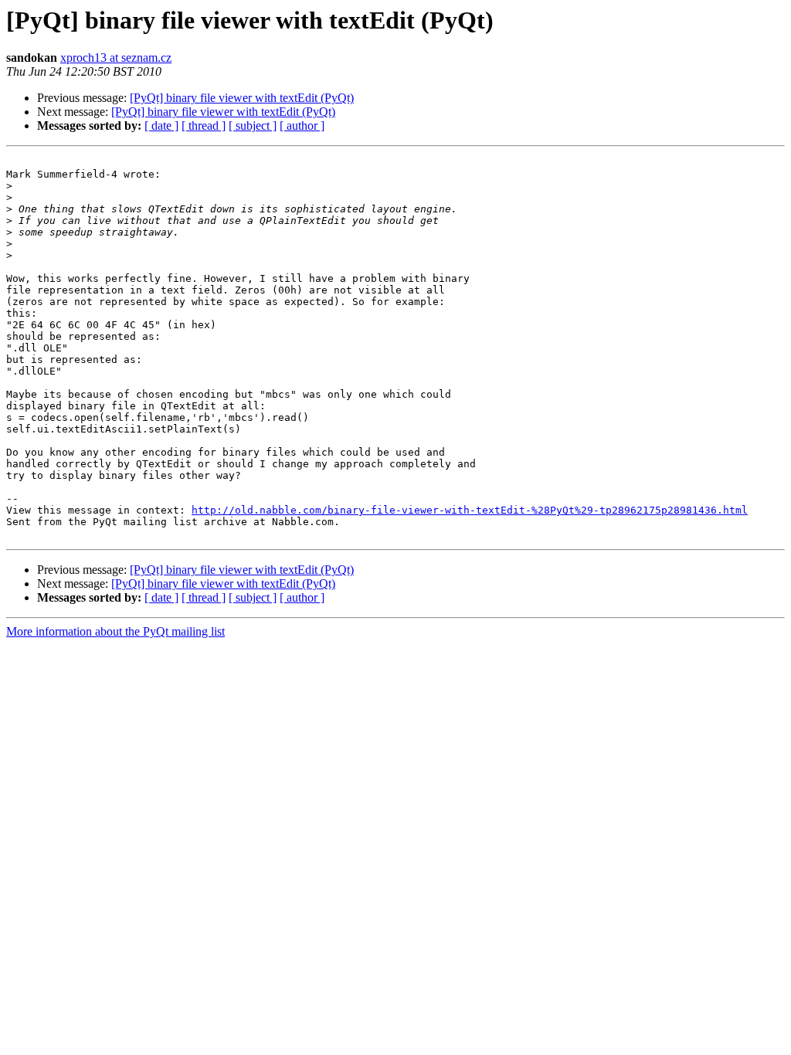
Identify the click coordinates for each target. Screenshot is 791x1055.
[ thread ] (204, 125)
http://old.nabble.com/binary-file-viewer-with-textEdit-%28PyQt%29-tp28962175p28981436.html (470, 510)
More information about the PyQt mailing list (115, 631)
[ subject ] (253, 125)
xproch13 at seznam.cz (115, 57)
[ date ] (161, 125)
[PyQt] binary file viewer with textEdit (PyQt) (242, 97)
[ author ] (302, 125)
